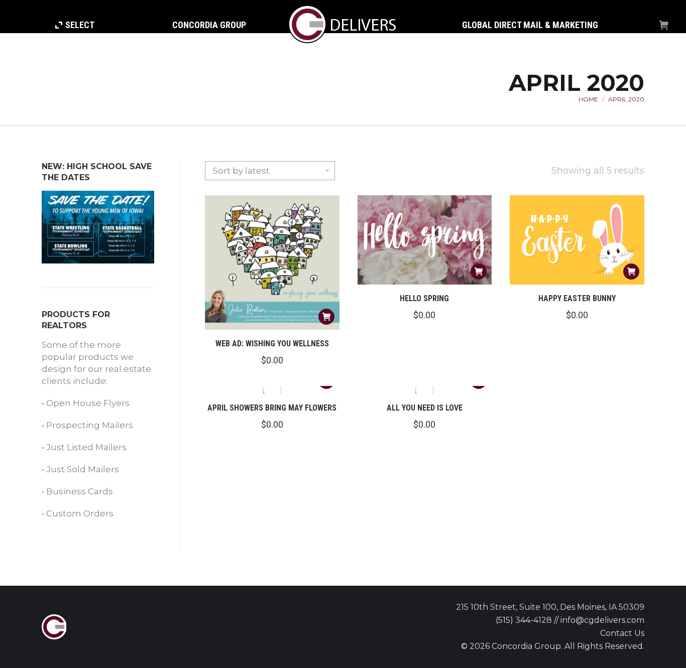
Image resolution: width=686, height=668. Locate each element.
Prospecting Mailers (89, 425)
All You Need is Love (425, 408)
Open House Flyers (88, 403)
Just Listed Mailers (86, 447)
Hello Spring (424, 298)
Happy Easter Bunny (577, 298)
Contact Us (622, 633)
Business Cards (79, 491)
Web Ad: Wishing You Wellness (272, 343)
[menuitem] (75, 25)
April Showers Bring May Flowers (271, 408)
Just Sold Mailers (82, 469)
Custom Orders (79, 513)
